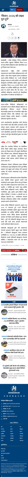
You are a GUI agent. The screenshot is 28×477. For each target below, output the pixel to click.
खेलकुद (21, 429)
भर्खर (14, 302)
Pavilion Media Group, (8, 465)
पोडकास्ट (21, 441)
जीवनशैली (3, 436)
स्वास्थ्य (11, 434)
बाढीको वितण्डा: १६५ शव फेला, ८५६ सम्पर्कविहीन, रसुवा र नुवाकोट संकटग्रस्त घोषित (14, 321)
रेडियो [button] (12, 10)
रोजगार (11, 441)
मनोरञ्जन (12, 436)
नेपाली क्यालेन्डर (4, 460)
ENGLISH (19, 10)
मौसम (2, 456)
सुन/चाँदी (3, 451)
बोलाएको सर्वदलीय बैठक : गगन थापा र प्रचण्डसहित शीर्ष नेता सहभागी (14, 337)
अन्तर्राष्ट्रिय (3, 431)
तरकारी (2, 458)
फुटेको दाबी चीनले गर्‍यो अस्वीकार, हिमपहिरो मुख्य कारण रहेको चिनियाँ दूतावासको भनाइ (14, 368)
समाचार (2, 429)
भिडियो (21, 438)
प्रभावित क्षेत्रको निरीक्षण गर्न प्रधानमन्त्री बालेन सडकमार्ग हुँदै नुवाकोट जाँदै (14, 306)
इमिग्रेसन (12, 438)
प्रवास (2, 441)
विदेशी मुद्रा (3, 449)
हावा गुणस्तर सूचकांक (5, 453)
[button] (24, 470)
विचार (11, 431)
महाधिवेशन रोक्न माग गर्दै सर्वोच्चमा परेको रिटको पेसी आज (14, 351)
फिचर (2, 438)
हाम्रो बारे (5, 419)
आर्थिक (2, 434)
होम (1, 427)
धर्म (11, 427)
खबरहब (10, 24)
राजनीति (21, 434)
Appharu (10, 472)
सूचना (21, 431)
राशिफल (21, 436)
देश (20, 427)
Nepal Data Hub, (16, 468)
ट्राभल (11, 429)
